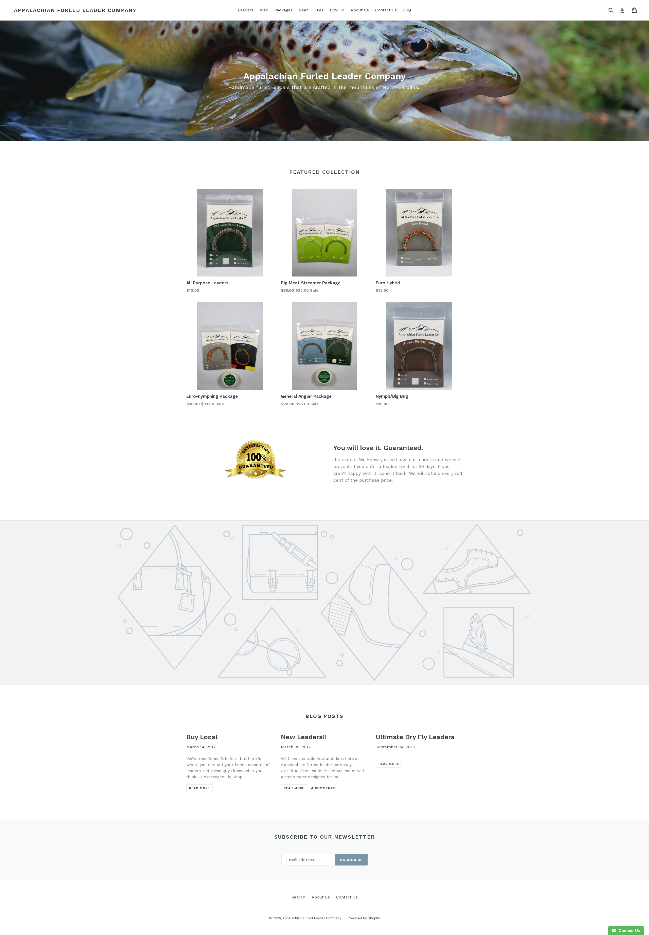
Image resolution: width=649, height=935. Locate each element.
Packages (283, 10)
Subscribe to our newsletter (324, 837)
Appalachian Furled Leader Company (75, 10)
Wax (264, 10)
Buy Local (202, 737)
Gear (303, 10)
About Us (360, 10)
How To (337, 10)
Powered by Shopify (364, 918)
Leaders (246, 10)
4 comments (323, 788)
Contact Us (386, 10)
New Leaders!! (304, 737)
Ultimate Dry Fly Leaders (415, 737)
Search (298, 897)
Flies (318, 10)
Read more (199, 788)
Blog (407, 10)
